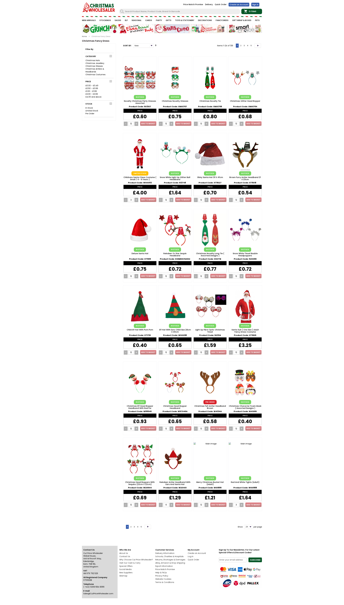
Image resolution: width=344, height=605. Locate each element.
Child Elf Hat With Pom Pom (140, 330)
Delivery (209, 4)
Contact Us (124, 556)
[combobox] (180, 11)
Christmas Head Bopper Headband (175, 407)
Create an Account (239, 4)
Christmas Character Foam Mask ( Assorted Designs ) (245, 407)
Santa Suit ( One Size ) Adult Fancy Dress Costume (245, 331)
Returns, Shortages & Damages (170, 559)
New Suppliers (125, 572)
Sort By (127, 45)
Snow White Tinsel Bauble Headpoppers (245, 254)
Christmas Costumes (95, 74)
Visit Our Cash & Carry (129, 563)
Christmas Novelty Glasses (175, 101)
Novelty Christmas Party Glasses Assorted (140, 102)
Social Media (125, 569)
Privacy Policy (161, 575)
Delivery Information (164, 553)
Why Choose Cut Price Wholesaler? (136, 559)
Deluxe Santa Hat (140, 253)
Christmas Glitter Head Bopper (245, 101)
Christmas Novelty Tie (210, 101)
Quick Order (221, 4)
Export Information (164, 566)
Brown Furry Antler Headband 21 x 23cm (245, 178)
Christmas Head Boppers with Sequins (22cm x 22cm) (140, 483)
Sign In (255, 4)
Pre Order (89, 113)
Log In (190, 556)
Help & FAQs (161, 572)
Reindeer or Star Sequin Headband (175, 254)
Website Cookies (163, 579)
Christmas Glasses (94, 66)
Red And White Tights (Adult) (245, 482)
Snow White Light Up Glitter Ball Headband (175, 178)
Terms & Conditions (164, 582)
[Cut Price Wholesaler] (99, 7)
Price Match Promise (193, 4)
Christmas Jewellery (94, 63)
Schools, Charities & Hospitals (169, 556)
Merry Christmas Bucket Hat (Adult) (210, 483)
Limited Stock (91, 110)
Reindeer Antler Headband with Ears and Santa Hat (175, 483)
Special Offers (125, 566)
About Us (123, 553)
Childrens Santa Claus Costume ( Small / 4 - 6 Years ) (139, 178)
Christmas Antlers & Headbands (94, 70)
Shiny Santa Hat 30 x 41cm (210, 177)
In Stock (89, 108)
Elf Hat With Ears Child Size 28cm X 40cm (175, 331)
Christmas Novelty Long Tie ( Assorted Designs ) (210, 254)
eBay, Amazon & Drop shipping (170, 563)
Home (84, 36)
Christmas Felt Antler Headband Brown (210, 407)
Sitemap (123, 575)
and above (93, 97)
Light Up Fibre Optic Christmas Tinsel (210, 331)
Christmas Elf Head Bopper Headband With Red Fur (140, 407)
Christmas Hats (92, 60)
